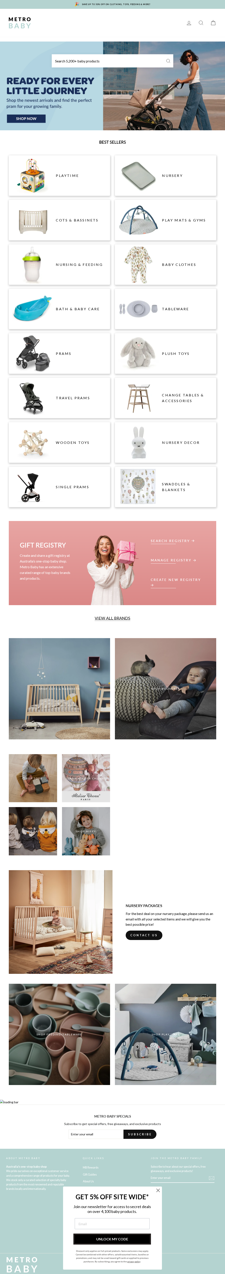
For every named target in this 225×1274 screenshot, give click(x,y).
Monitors (106, 16)
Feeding (150, 16)
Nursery (83, 16)
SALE (138, 23)
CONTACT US (144, 935)
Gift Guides (90, 1174)
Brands (44, 16)
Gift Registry (49, 29)
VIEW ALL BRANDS (112, 618)
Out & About (102, 23)
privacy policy (133, 1261)
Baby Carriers (72, 23)
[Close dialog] (158, 1190)
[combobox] (112, 60)
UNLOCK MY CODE (112, 1239)
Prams (63, 16)
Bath (168, 16)
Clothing (46, 23)
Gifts (123, 23)
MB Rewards (159, 23)
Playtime (129, 16)
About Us (88, 1181)
